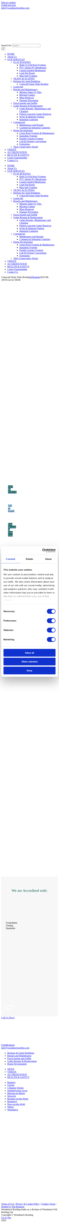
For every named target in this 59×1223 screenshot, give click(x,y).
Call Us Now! (8, 1017)
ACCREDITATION (17, 1074)
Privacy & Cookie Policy (28, 1204)
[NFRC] (10, 1007)
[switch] (51, 620)
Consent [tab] (10, 559)
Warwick (11, 1096)
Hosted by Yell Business (12, 1206)
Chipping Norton (15, 1088)
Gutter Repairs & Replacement (22, 1061)
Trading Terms (48, 1204)
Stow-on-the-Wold (16, 1104)
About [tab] (48, 559)
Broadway (12, 1101)
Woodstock (12, 1109)
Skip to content (8, 2)
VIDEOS (11, 1072)
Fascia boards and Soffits (19, 1058)
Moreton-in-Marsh (16, 1093)
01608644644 (8, 1045)
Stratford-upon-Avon (17, 1090)
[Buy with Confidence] (9, 917)
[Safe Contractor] (9, 954)
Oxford (10, 1085)
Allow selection (29, 661)
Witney (10, 1107)
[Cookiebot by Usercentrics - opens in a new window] (42, 551)
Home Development (17, 1064)
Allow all (29, 652)
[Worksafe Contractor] (9, 981)
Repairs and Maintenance (19, 1055)
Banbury (11, 1082)
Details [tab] (29, 559)
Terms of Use (7, 1204)
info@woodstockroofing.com (15, 8)
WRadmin (35, 277)
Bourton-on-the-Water (17, 1098)
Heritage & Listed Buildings (20, 1053)
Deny (29, 670)
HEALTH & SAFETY (18, 1077)
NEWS (10, 1069)
